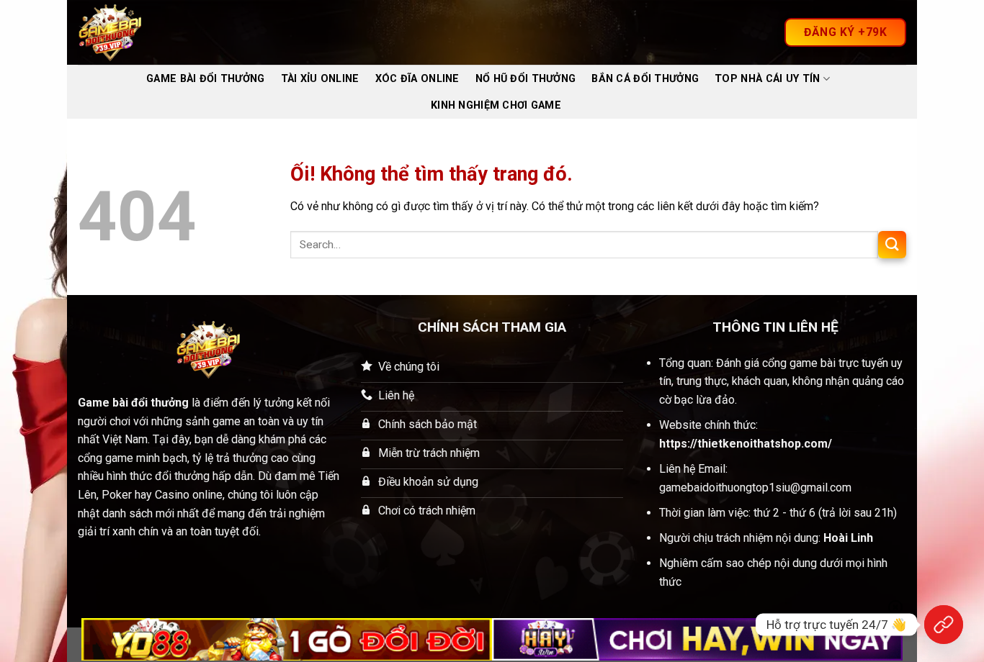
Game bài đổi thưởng (133, 402)
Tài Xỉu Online (320, 79)
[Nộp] (892, 245)
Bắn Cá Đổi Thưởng (645, 79)
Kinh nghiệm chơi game (496, 105)
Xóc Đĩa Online (417, 79)
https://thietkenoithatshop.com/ (745, 443)
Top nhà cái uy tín (767, 79)
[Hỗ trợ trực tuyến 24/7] (943, 624)
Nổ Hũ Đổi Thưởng (525, 79)
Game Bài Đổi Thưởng (205, 79)
